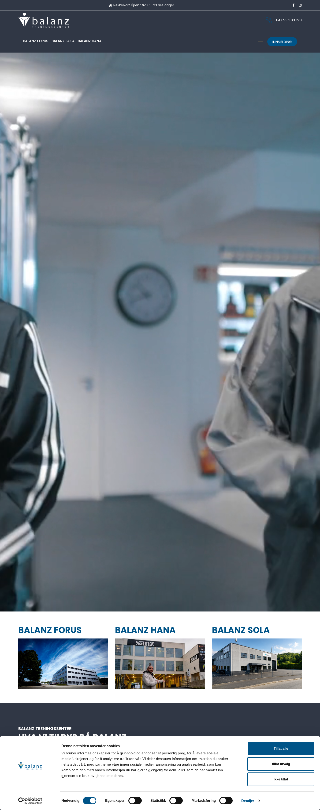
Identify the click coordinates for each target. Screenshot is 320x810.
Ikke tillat (281, 779)
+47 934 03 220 (288, 20)
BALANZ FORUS (35, 40)
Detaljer (247, 801)
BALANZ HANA (89, 40)
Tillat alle (281, 748)
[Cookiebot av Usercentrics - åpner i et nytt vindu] (30, 800)
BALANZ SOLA (63, 40)
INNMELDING (282, 41)
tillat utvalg (281, 764)
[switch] (135, 800)
